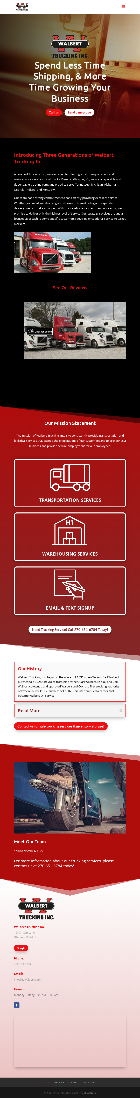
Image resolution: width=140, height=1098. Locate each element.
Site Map (89, 1082)
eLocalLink (90, 1092)
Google (21, 948)
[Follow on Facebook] (16, 1005)
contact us (23, 865)
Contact (74, 1082)
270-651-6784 (50, 865)
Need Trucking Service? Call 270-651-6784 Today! (70, 629)
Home (45, 1082)
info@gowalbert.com (27, 979)
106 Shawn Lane (24, 932)
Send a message (79, 112)
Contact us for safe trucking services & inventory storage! (60, 726)
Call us (54, 112)
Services (58, 1082)
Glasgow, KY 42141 (26, 937)
